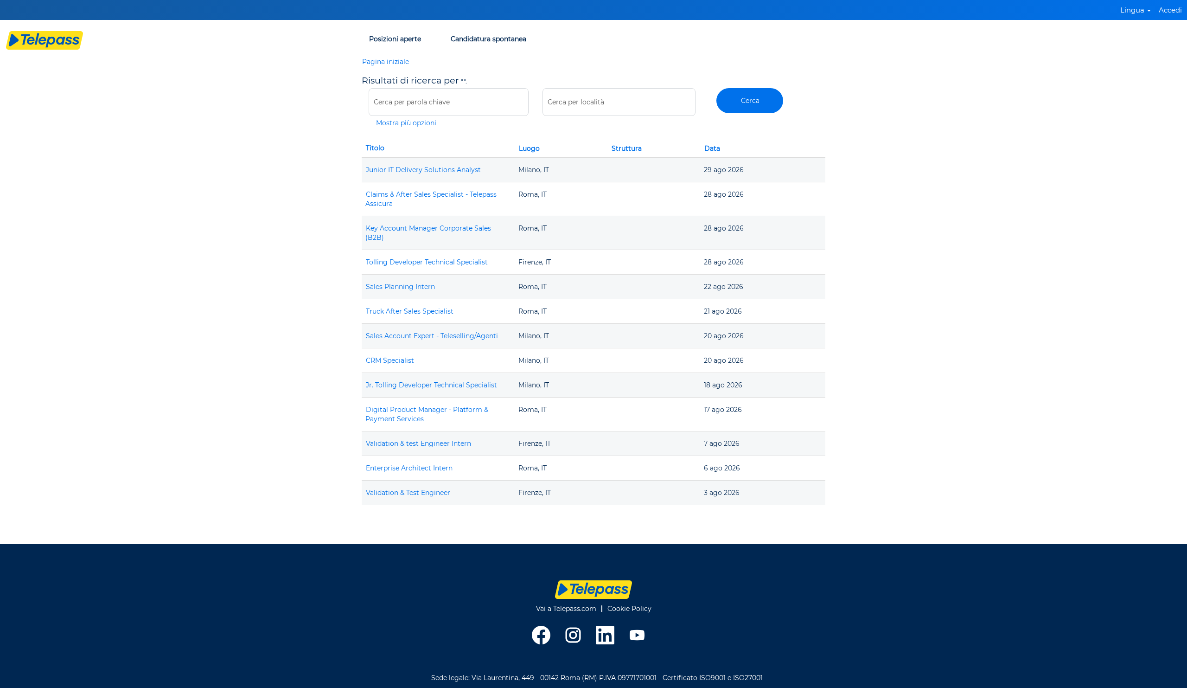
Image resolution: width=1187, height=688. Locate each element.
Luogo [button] (529, 148)
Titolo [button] (375, 148)
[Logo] (44, 41)
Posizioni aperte (395, 39)
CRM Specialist (390, 360)
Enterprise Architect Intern (409, 468)
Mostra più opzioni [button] (406, 123)
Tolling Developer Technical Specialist (427, 262)
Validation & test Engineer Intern (418, 443)
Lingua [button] (1133, 10)
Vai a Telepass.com (566, 608)
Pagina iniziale (385, 62)
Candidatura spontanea (488, 39)
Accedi (1170, 10)
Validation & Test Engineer (408, 493)
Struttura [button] (627, 148)
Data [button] (712, 148)
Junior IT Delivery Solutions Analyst (423, 170)
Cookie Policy (629, 608)
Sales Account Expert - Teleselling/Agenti (432, 336)
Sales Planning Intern (400, 287)
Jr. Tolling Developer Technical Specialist (431, 385)
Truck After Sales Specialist (409, 311)
